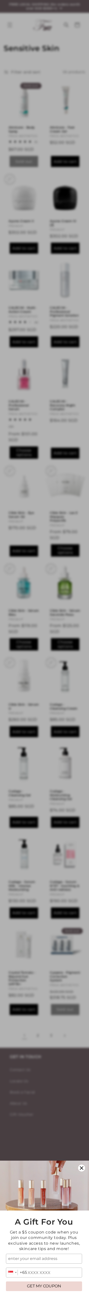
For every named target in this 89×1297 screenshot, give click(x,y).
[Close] (81, 1168)
